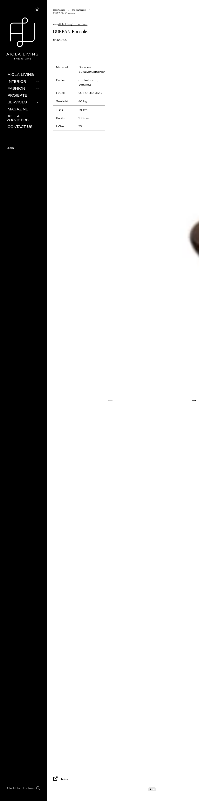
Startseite (59, 9)
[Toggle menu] (37, 82)
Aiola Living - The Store (72, 24)
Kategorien (79, 9)
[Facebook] (23, 154)
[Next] (193, 400)
